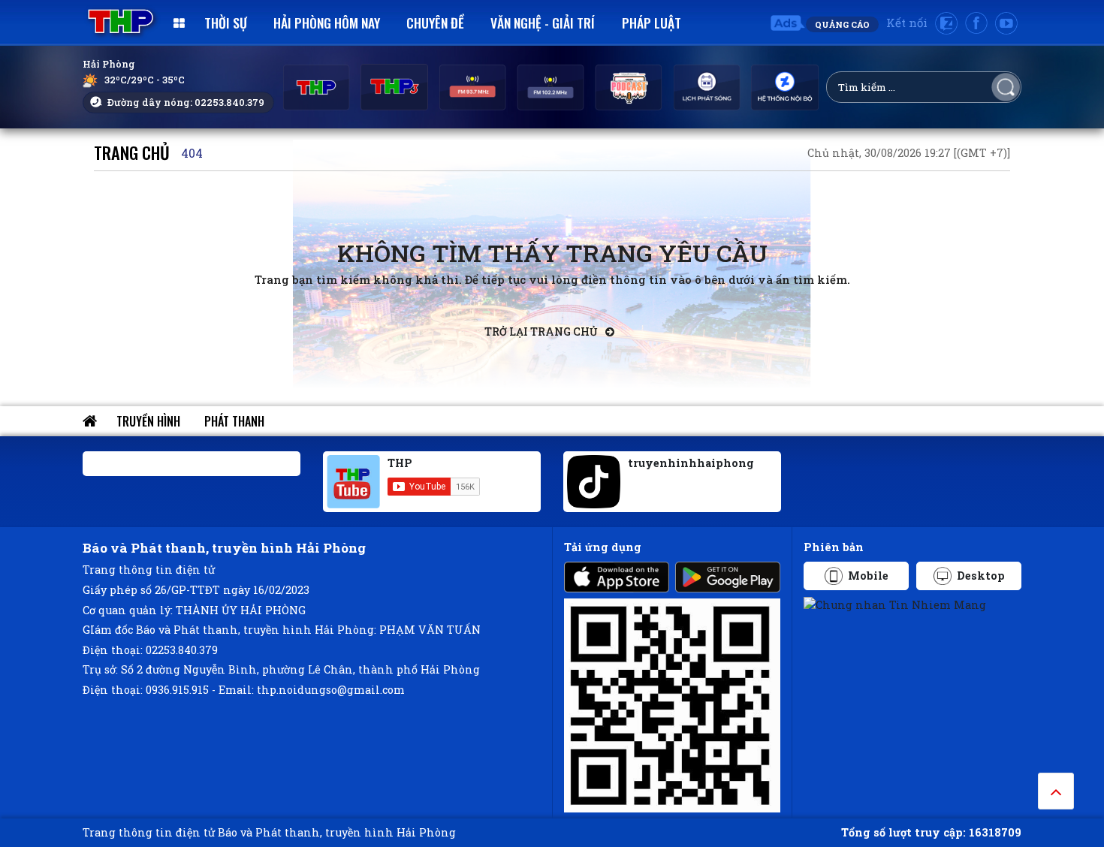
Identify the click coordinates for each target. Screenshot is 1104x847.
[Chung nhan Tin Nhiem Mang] (895, 604)
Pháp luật (651, 22)
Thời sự (225, 22)
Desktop (981, 575)
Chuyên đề (435, 22)
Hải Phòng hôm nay (326, 22)
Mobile (868, 575)
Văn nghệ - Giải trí (542, 22)
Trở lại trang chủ (542, 331)
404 (192, 153)
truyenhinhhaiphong (691, 463)
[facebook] (976, 23)
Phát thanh (234, 421)
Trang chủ (132, 152)
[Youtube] (1006, 23)
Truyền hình (148, 421)
